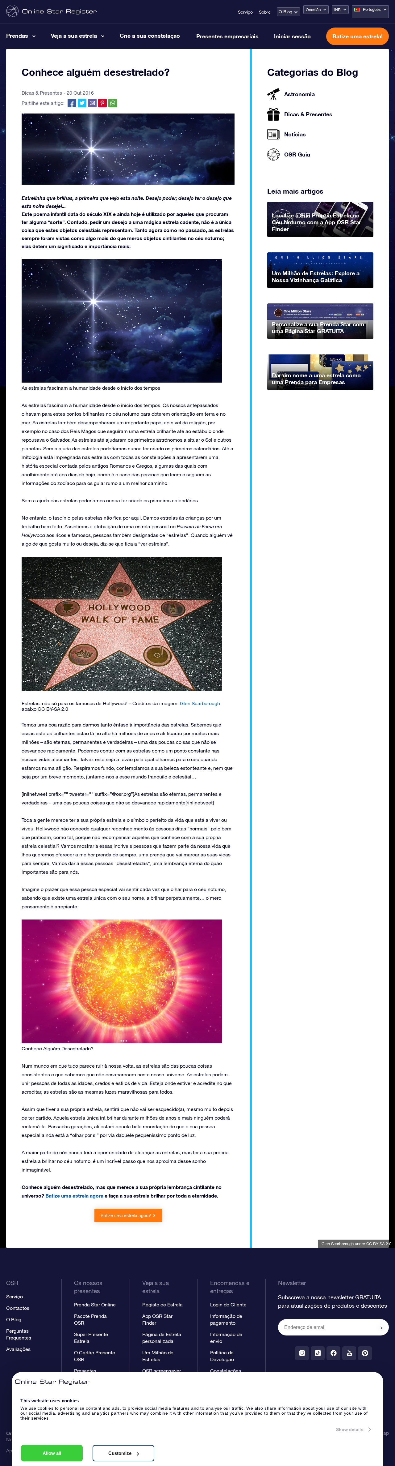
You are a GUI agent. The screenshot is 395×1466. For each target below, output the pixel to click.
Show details (350, 1429)
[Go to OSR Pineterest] (365, 1353)
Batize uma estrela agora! (126, 1215)
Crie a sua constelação (150, 35)
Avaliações (18, 1349)
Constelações (225, 1371)
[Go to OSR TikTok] (318, 1353)
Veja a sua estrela (74, 35)
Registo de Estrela (162, 1304)
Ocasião (313, 9)
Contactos (17, 1308)
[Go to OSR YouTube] (349, 1353)
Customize (119, 1453)
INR (337, 9)
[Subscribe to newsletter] (381, 1327)
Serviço (245, 12)
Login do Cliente (228, 1304)
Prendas (17, 35)
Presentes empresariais (227, 36)
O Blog (285, 11)
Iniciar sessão (292, 36)
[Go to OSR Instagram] (302, 1353)
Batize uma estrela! (357, 36)
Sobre (265, 12)
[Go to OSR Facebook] (333, 1353)
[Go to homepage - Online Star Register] (51, 11)
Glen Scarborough (338, 1243)
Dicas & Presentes (42, 93)
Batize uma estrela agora (74, 1195)
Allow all (52, 1453)
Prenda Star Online (95, 1304)
